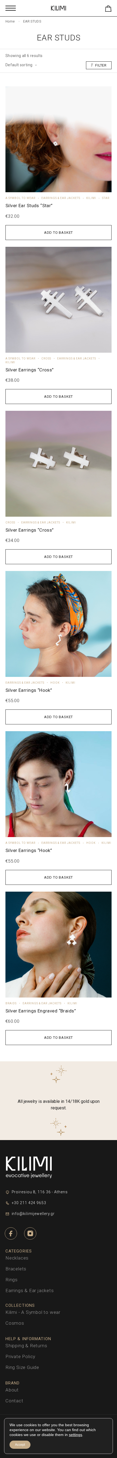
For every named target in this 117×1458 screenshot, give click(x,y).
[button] (58, 232)
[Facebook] (11, 1233)
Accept (20, 1445)
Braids (11, 1003)
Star (105, 198)
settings (75, 1434)
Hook (55, 682)
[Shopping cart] (108, 10)
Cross (46, 358)
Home (10, 21)
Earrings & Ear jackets (60, 198)
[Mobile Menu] (10, 8)
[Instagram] (30, 1233)
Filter (101, 65)
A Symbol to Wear (20, 198)
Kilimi (91, 198)
